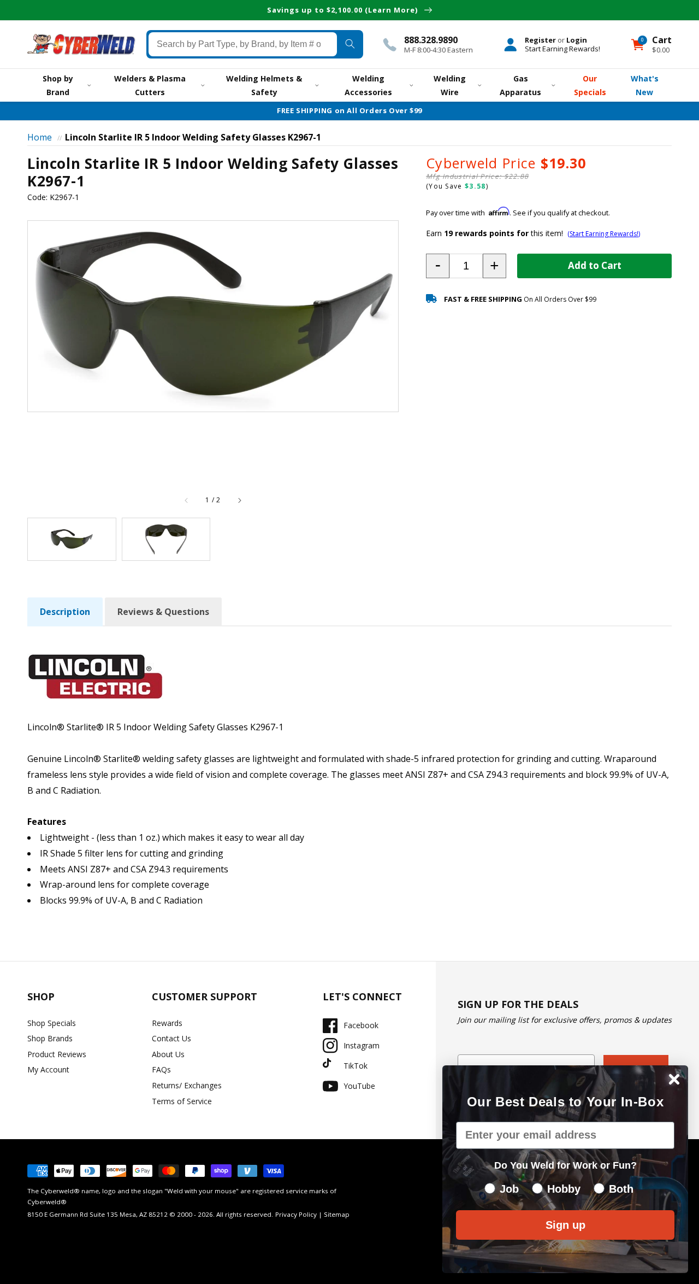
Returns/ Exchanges (187, 1085)
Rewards (167, 1023)
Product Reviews (56, 1054)
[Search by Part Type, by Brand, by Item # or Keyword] (350, 44)
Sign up (565, 1225)
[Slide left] (187, 500)
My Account (48, 1069)
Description (65, 612)
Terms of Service (182, 1101)
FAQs (161, 1069)
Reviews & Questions (163, 612)
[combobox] (243, 44)
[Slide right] (239, 500)
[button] (437, 266)
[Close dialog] (674, 1079)
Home (39, 137)
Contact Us (171, 1038)
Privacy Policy (296, 1214)
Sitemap (337, 1214)
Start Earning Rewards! (562, 49)
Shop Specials (51, 1023)
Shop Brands (50, 1038)
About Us (168, 1054)
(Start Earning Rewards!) (603, 233)
